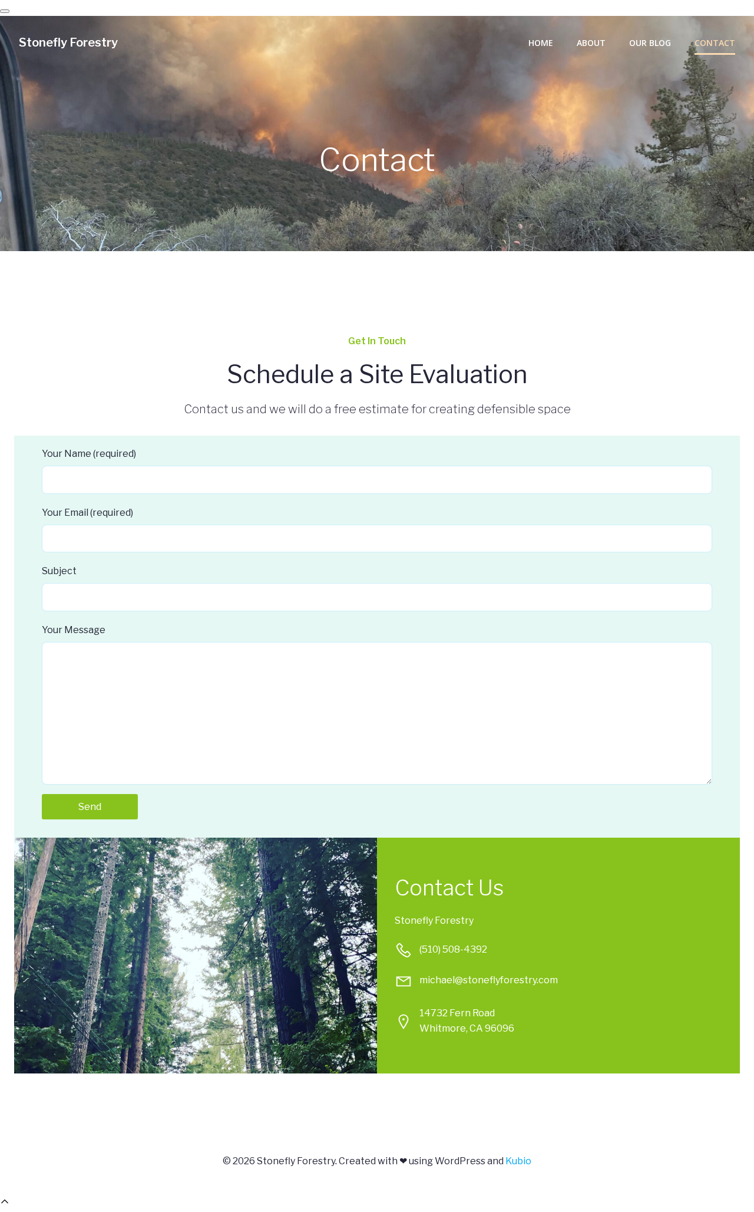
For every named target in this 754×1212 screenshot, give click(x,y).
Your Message (73, 629)
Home (540, 42)
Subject (59, 571)
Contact (715, 42)
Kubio (518, 1161)
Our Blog (650, 42)
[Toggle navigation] (4, 11)
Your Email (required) (87, 512)
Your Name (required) (89, 453)
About (591, 42)
